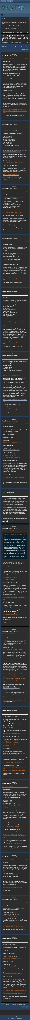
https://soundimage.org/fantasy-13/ (12, 212)
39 (26, 46)
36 (21, 46)
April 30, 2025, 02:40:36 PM (8, 241)
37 (23, 46)
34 (17, 46)
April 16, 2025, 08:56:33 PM (8, 127)
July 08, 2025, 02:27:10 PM (7, 941)
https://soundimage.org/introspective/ (12, 973)
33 (15, 46)
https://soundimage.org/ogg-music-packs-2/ (14, 109)
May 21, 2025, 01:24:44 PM (8, 423)
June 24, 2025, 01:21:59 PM (8, 859)
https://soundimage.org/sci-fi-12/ (11, 261)
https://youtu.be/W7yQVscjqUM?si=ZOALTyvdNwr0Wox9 (11, 688)
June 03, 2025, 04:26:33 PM (8, 633)
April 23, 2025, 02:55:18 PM (8, 190)
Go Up (3, 1004)
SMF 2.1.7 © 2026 (11, 1018)
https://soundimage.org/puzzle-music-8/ (13, 649)
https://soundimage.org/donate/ (11, 174)
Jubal (4, 493)
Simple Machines (19, 1018)
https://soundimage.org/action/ (11, 878)
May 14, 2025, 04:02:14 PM (8, 358)
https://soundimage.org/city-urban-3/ (12, 916)
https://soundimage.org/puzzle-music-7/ (13, 322)
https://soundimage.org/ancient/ (11, 449)
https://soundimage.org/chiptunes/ (12, 151)
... (14, 46)
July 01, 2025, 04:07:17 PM (7, 901)
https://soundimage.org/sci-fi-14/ (11, 457)
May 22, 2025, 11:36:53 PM (8, 495)
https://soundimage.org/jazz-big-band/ (12, 805)
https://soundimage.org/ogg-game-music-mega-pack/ (15, 111)
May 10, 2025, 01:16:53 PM (8, 294)
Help (9, 1016)
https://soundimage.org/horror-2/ (11, 733)
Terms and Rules (14, 1016)
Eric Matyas (6, 56)
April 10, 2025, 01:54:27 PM (8, 58)
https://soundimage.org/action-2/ (11, 375)
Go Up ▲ (21, 1016)
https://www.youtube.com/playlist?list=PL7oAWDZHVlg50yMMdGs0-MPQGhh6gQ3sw (11, 744)
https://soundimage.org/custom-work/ (12, 674)
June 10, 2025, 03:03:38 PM (8, 713)
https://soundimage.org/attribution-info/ (13, 162)
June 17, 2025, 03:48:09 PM (8, 786)
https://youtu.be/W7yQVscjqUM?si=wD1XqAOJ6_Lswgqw (11, 578)
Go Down (4, 46)
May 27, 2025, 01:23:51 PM (8, 530)
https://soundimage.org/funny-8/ (11, 966)
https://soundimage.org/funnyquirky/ (12, 80)
